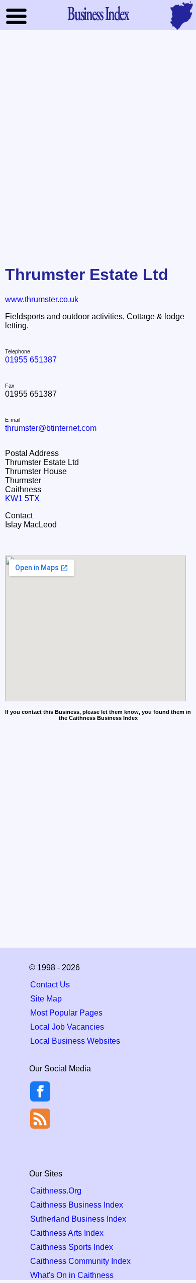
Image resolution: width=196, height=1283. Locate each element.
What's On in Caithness (72, 1275)
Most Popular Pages (66, 1013)
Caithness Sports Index (71, 1247)
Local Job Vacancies (67, 1027)
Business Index (98, 13)
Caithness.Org (55, 1190)
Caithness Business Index (76, 1205)
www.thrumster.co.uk (41, 299)
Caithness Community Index (80, 1261)
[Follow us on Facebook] (40, 1098)
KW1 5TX (22, 498)
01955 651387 (31, 359)
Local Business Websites (75, 1041)
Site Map (46, 998)
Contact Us (50, 984)
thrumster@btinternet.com (50, 428)
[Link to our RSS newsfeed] (40, 1118)
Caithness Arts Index (67, 1233)
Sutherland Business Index (78, 1219)
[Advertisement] (98, 140)
